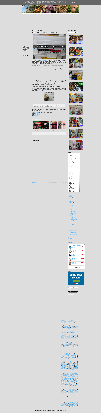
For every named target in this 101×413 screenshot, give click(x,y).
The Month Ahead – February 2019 (73, 205)
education (69, 345)
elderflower (71, 346)
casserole (63, 334)
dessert (74, 343)
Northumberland (75, 373)
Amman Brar (73, 259)
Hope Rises (72, 254)
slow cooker (65, 390)
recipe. (61, 384)
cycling (66, 342)
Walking (67, 403)
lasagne (76, 362)
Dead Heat (72, 246)
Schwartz (68, 388)
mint (65, 369)
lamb (70, 362)
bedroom (73, 328)
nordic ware (70, 373)
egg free (73, 345)
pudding (76, 381)
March (71, 201)
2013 (70, 242)
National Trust (63, 371)
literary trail (72, 365)
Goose (65, 355)
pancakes (69, 376)
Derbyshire (70, 343)
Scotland (71, 388)
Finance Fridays (71, 350)
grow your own (73, 356)
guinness (62, 357)
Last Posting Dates (63, 363)
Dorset (76, 344)
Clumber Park (64, 339)
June (71, 197)
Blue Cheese (65, 331)
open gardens (74, 375)
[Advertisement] (50, 21)
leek (69, 363)
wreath (74, 406)
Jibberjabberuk (37, 113)
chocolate (71, 336)
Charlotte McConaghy (74, 263)
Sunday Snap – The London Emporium (73, 230)
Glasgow (72, 354)
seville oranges (66, 389)
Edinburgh (65, 345)
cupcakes (63, 342)
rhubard (72, 385)
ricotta (77, 385)
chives (68, 336)
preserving (72, 381)
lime (62, 365)
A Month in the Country (74, 250)
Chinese (62, 336)
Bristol (75, 331)
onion (70, 375)
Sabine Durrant (73, 247)
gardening (66, 353)
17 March (67, 320)
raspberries (62, 383)
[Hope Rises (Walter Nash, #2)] (70, 256)
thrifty (72, 398)
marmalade (62, 368)
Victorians (66, 402)
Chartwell (73, 334)
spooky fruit (62, 392)
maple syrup (75, 367)
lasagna (73, 362)
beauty (70, 328)
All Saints (73, 322)
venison (63, 402)
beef (76, 328)
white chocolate (75, 404)
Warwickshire (70, 403)
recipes (64, 384)
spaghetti (76, 391)
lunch (77, 366)
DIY (69, 344)
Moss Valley (75, 369)
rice (74, 385)
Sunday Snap (64, 396)
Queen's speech (68, 382)
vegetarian (73, 401)
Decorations (65, 343)
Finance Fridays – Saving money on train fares (73, 232)
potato (76, 380)
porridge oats (72, 380)
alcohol (63, 322)
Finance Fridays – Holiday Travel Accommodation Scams (53, 130)
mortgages (72, 369)
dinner (63, 344)
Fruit (70, 352)
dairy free (69, 342)
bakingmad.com (65, 326)
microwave (65, 368)
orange (61, 376)
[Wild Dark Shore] (70, 264)
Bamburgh (69, 326)
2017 (70, 237)
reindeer (67, 384)
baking (76, 325)
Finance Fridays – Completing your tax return (73, 211)
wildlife (65, 405)
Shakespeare (71, 389)
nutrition (76, 374)
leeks (72, 363)
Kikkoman (65, 361)
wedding (63, 404)
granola (68, 355)
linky (69, 365)
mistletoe (69, 369)
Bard (62, 327)
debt (62, 343)
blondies (62, 331)
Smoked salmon (63, 391)
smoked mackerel (74, 390)
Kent (62, 361)
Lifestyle (76, 364)
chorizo (76, 336)
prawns (65, 381)
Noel (64, 373)
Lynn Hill (63, 367)
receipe (70, 383)
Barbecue (76, 326)
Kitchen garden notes (73, 361)
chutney (71, 337)
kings (68, 361)
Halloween (66, 357)
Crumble (77, 341)
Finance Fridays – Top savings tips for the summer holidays (37, 130)
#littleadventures (63, 320)
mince (69, 368)
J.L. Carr (73, 251)
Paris (72, 376)
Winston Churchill (63, 406)
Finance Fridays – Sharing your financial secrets (62, 129)
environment (69, 347)
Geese (61, 354)
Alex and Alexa (69, 322)
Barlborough (65, 327)
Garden (62, 353)
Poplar (66, 380)
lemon (66, 364)
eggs (64, 346)
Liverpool (77, 365)
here (45, 89)
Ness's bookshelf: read (76, 245)
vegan (65, 401)
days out (76, 342)
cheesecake (71, 335)
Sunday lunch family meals (72, 395)
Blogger (64, 410)
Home (49, 182)
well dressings (66, 404)
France (62, 352)
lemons (70, 364)
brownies (69, 332)
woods (71, 406)
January (71, 203)
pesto (64, 379)
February (71, 202)
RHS (66, 385)
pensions (67, 378)
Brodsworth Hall (65, 332)
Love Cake (70, 366)
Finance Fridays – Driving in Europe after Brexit (73, 219)
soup (69, 391)
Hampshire (73, 357)
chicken (75, 335)
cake (68, 333)
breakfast (72, 331)
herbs (70, 358)
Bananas (73, 326)
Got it (75, 2)
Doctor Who (72, 344)
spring (68, 392)
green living (62, 356)
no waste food (71, 372)
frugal (67, 352)
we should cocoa (75, 403)
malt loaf (66, 367)
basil (71, 327)
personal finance (74, 378)
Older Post (64, 182)
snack (66, 391)
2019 (70, 195)
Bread (69, 331)
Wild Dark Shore (73, 262)
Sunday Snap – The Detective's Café (73, 224)
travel (66, 399)
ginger (64, 354)
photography (69, 379)
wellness (70, 404)
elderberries (67, 346)
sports (65, 392)
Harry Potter (66, 358)
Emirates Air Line (76, 346)
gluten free (75, 354)
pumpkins (63, 382)
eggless (62, 346)
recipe (73, 383)
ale (65, 322)
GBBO (76, 353)
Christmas (62, 337)
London (65, 366)
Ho (72, 358)
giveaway (67, 354)
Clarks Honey (76, 338)
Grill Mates (67, 356)
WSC (76, 406)
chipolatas (65, 336)
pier (61, 380)
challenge (66, 334)
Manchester (70, 367)
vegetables (69, 401)
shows (61, 390)
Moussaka (71, 215)
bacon (65, 325)
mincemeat (63, 369)
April (71, 200)
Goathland (62, 355)
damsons (73, 342)
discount (67, 344)
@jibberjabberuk (36, 112)
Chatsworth (76, 334)
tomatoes (75, 398)
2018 (70, 236)
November (72, 374)
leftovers (75, 363)
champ (69, 334)
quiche (72, 382)
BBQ (68, 328)
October (64, 375)
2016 (70, 238)
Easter (62, 345)
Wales (64, 403)
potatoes (62, 381)
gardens (72, 353)
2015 (70, 239)
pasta (63, 377)
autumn (62, 325)
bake (68, 325)
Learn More (71, 2)
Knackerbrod (66, 362)
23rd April (72, 320)
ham (69, 357)
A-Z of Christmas (68, 321)
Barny (69, 327)
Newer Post (33, 182)
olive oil (67, 375)
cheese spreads (67, 335)
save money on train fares (44, 60)
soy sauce (72, 391)
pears (64, 378)
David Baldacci (73, 255)
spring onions (72, 392)
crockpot (73, 341)
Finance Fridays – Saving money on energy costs (73, 226)
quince (76, 382)
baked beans (71, 325)
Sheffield (75, 389)
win (74, 405)
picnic (76, 379)
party (75, 376)
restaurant (76, 384)
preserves (68, 381)
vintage (61, 403)
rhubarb (69, 385)
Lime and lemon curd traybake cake (73, 222)
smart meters (69, 390)
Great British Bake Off (74, 355)
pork (69, 380)
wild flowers (62, 405)
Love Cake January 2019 (73, 234)
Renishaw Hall (71, 384)
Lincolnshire (65, 365)
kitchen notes (62, 362)
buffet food (73, 332)
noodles (67, 373)
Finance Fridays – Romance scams (45, 129)
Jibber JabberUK (37, 115)
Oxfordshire (65, 376)
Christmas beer (67, 337)
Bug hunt (77, 332)
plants (63, 380)
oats (61, 375)
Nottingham (63, 374)
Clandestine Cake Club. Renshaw (67, 338)
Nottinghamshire (68, 374)
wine (76, 405)
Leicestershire (62, 364)
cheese (63, 335)
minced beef (76, 368)
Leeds (67, 363)
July (70, 196)
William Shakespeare (70, 405)
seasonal (62, 389)
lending (73, 364)
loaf (62, 366)
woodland (67, 406)
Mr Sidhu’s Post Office (74, 258)
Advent (73, 321)
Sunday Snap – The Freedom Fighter (73, 217)
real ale (66, 383)
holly (74, 358)
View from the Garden (72, 402)
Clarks (73, 338)
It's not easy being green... (73, 220)
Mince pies (72, 368)
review (63, 385)
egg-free (76, 345)
